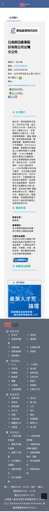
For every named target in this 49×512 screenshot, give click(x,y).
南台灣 (33, 369)
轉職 (13, 381)
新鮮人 (33, 381)
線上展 (33, 402)
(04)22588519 (20, 66)
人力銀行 (34, 364)
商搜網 (14, 373)
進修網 (14, 377)
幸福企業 (15, 419)
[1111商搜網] (24, 4)
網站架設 (15, 406)
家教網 (33, 385)
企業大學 (34, 377)
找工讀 (33, 427)
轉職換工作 (16, 423)
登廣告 (33, 351)
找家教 (14, 427)
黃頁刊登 (15, 398)
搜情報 (33, 339)
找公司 (14, 335)
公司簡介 (13, 18)
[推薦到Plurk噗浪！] (16, 96)
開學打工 (34, 423)
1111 (13, 364)
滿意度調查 (16, 351)
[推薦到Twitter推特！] (12, 96)
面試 (32, 415)
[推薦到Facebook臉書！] (9, 96)
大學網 (14, 385)
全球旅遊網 (16, 389)
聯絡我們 (15, 356)
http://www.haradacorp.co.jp (21, 85)
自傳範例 (34, 419)
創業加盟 (34, 373)
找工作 (14, 411)
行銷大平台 (35, 389)
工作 (32, 406)
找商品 (33, 335)
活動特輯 (15, 347)
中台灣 (14, 369)
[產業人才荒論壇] (24, 301)
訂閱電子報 (35, 347)
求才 (32, 411)
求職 (13, 415)
